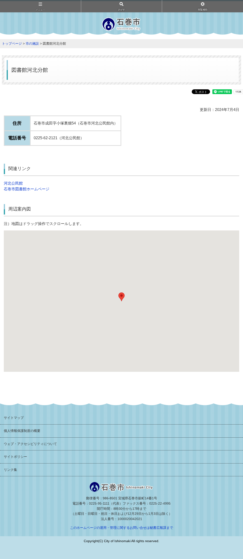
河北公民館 (13, 183)
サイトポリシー (15, 457)
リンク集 (10, 470)
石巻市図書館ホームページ (26, 189)
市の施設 (32, 43)
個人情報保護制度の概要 (22, 431)
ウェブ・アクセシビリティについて (30, 444)
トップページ (12, 43)
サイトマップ (14, 418)
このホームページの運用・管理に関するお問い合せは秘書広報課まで (121, 528)
